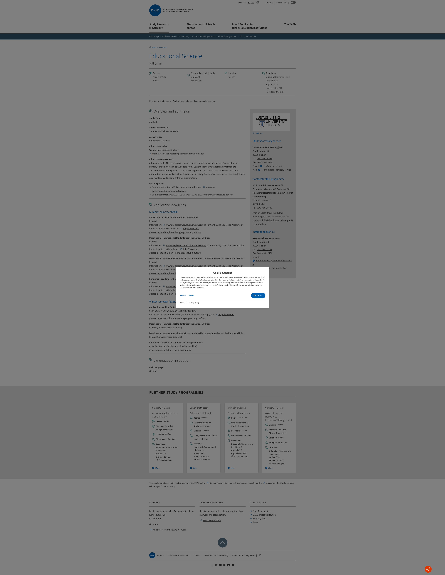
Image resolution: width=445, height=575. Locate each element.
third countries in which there (211, 280)
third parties (211, 277)
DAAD (202, 277)
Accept (258, 295)
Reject (191, 295)
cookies (221, 277)
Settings (183, 295)
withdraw (251, 285)
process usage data (235, 277)
